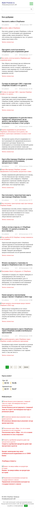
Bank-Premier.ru (8, 3)
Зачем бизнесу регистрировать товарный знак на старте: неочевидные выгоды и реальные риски (17, 409)
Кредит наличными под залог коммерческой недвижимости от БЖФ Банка (16, 454)
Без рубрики (5, 24)
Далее (26, 367)
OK (26, 505)
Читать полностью (8, 42)
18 (20, 367)
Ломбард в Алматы (9, 461)
